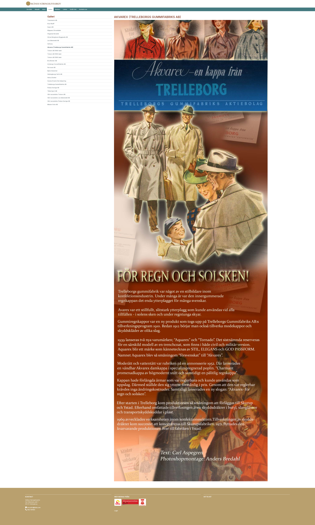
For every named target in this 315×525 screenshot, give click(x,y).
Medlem (57, 9)
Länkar (65, 9)
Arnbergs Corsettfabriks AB (56, 64)
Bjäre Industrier (52, 71)
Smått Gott (73, 9)
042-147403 (31, 509)
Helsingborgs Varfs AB (54, 74)
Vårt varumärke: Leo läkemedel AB (58, 98)
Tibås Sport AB (52, 91)
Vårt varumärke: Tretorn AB (56, 94)
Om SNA (29, 9)
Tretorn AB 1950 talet (54, 54)
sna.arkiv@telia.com (33, 507)
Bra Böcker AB (52, 61)
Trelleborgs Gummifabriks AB (56, 84)
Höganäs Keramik (53, 34)
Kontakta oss (83, 9)
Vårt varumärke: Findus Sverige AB (58, 101)
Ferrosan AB (51, 67)
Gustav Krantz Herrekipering (56, 81)
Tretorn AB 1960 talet (54, 57)
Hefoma (50, 44)
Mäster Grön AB (52, 104)
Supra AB (50, 27)
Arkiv (44, 9)
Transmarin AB (52, 20)
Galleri (50, 9)
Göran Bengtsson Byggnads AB (57, 37)
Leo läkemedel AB (53, 40)
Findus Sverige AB (53, 87)
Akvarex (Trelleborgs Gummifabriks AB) (60, 47)
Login (116, 511)
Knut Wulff (50, 23)
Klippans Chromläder (54, 30)
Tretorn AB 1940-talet (54, 50)
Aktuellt (37, 9)
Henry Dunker (51, 77)
